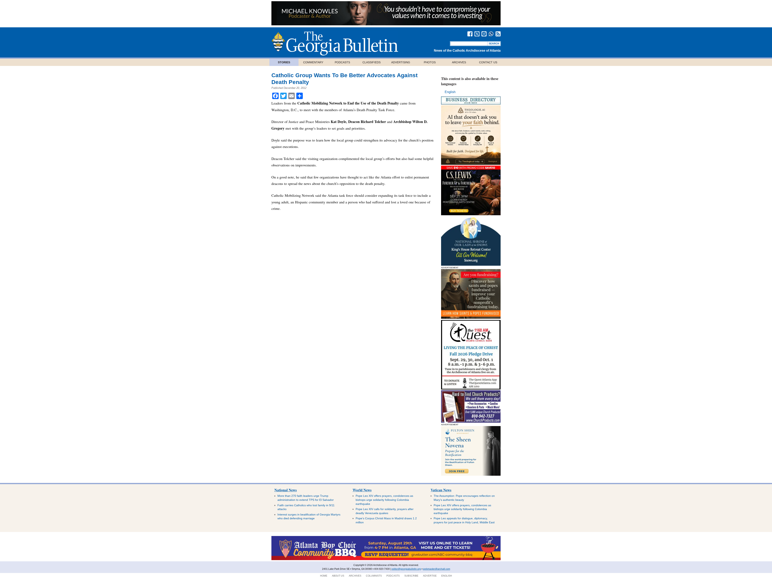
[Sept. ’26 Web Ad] (471, 264)
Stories (284, 62)
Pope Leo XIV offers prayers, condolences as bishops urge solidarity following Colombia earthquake (384, 499)
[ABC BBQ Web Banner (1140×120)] (386, 559)
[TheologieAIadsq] (471, 163)
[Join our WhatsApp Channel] (491, 33)
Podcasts (342, 62)
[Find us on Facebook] (469, 33)
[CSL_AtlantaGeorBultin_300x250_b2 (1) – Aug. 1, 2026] (471, 214)
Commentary (313, 62)
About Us (338, 575)
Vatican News (441, 490)
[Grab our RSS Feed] (498, 33)
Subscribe (411, 575)
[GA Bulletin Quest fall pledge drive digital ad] (471, 388)
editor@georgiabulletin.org (406, 569)
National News (285, 490)
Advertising (400, 62)
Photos (430, 62)
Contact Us (488, 62)
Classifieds (371, 62)
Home (323, 575)
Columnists (374, 575)
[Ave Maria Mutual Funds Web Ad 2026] (386, 24)
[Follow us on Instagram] (484, 33)
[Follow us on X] (476, 33)
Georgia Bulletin (334, 43)
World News (362, 490)
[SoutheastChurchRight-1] (471, 421)
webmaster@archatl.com (436, 569)
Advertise (430, 575)
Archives (459, 62)
